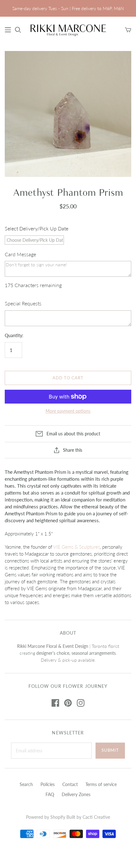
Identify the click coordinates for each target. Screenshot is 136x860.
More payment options (68, 411)
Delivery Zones (76, 794)
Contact (70, 784)
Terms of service (101, 784)
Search (26, 784)
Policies (47, 784)
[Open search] (18, 30)
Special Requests (23, 303)
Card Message (20, 254)
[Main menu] (8, 30)
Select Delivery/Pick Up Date (36, 228)
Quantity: (14, 335)
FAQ (50, 794)
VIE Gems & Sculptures (76, 547)
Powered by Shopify (45, 817)
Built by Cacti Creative (88, 817)
